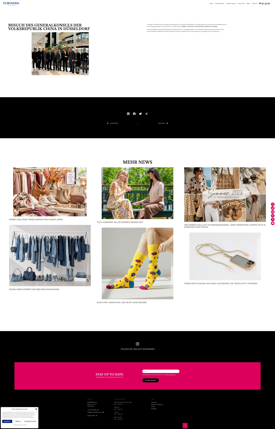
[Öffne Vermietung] (235, 4)
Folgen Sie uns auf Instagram (137, 349)
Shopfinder (154, 408)
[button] (36, 409)
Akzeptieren (7, 421)
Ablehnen (18, 421)
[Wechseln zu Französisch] (263, 3)
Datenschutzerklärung (17, 424)
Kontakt (153, 406)
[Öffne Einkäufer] (223, 4)
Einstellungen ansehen (30, 421)
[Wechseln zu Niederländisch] (265, 3)
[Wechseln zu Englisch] (268, 3)
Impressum (24, 424)
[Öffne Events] (243, 4)
